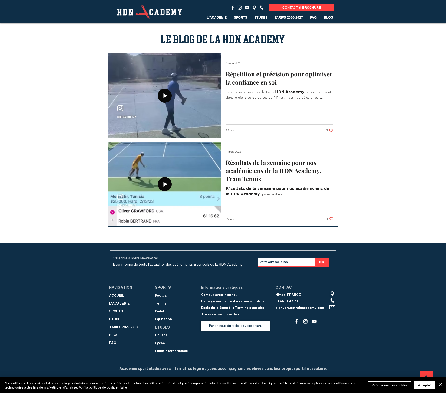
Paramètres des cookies (389, 385)
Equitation (163, 319)
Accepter (424, 385)
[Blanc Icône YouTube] (247, 7)
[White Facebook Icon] (232, 7)
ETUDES (116, 319)
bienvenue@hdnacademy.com (299, 308)
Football (161, 295)
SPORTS (116, 311)
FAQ (112, 343)
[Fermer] (440, 385)
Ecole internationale (171, 351)
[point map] (254, 7)
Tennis (160, 303)
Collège (161, 335)
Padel (159, 311)
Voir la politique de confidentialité (103, 387)
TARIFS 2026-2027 (123, 327)
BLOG (114, 335)
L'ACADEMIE (119, 303)
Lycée (160, 343)
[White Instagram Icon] (240, 7)
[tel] (261, 7)
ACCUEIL (116, 295)
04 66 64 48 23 (286, 301)
